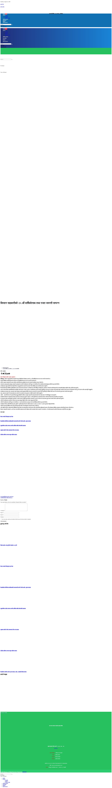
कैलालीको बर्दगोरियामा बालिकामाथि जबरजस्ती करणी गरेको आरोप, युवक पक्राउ (15, 421)
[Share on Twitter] (3, 374)
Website (1, 516)
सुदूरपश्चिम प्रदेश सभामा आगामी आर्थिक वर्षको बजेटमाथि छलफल (13, 425)
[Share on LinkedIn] (7, 374)
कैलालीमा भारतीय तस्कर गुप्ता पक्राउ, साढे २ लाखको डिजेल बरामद (13, 671)
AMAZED (24, 771)
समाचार (4, 15)
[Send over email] (9, 374)
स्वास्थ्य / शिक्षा (7, 782)
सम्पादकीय (4, 784)
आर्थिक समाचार (5, 783)
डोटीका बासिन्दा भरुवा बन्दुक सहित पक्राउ (8, 434)
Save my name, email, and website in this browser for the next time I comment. (16, 519)
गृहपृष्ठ (5, 14)
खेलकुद (6, 781)
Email (1, 514)
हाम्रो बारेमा (2, 6)
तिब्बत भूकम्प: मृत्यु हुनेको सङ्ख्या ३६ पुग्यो (8, 545)
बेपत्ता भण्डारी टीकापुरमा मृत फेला (6, 416)
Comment (2, 510)
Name (1, 512)
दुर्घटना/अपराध (5, 786)
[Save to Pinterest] (5, 374)
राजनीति (6, 780)
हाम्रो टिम (2, 4)
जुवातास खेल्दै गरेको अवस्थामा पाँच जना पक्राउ (9, 430)
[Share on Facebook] (1, 374)
